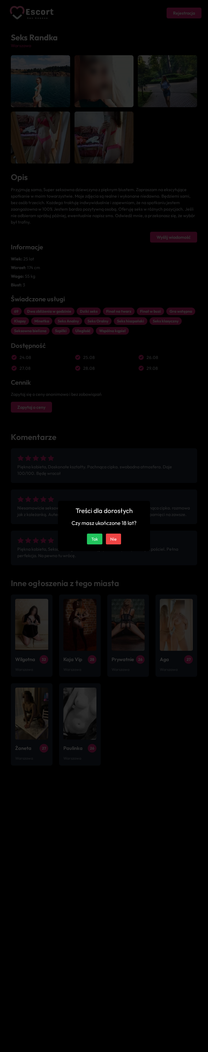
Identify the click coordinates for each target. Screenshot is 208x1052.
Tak (94, 539)
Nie (113, 539)
